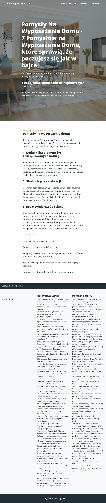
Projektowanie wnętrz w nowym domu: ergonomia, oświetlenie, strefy (52, 459)
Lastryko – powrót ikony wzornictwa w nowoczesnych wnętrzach (87, 395)
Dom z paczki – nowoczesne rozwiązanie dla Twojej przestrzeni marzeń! (86, 460)
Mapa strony (8, 298)
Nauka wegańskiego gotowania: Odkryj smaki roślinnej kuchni (87, 405)
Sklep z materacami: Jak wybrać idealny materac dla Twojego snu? (87, 300)
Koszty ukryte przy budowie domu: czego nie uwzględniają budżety (50, 454)
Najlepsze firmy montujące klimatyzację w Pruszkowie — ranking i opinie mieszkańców (53, 418)
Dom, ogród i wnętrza (18, 3)
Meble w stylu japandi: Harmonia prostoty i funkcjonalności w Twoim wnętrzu (86, 324)
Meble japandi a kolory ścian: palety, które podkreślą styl (86, 330)
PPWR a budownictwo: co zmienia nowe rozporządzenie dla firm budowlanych (52, 300)
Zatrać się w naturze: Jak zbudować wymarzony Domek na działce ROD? (86, 425)
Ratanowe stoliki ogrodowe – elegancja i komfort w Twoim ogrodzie (53, 479)
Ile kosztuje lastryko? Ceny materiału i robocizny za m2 (87, 400)
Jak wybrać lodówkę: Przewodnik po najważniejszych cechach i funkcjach (86, 444)
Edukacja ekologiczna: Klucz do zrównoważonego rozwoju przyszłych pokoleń (52, 465)
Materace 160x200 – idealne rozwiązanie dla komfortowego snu (88, 310)
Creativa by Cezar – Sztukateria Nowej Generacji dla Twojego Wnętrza (87, 429)
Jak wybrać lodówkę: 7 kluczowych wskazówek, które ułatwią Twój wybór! (87, 449)
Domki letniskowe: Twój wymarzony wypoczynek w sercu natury (86, 439)
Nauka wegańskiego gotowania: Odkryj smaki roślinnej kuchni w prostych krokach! (87, 411)
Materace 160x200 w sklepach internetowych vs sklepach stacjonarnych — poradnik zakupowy (86, 316)
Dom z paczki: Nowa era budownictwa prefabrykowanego (87, 454)
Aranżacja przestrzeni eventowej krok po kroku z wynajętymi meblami (52, 405)
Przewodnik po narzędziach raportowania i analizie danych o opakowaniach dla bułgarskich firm (50, 381)
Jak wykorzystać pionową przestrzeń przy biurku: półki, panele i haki (51, 442)
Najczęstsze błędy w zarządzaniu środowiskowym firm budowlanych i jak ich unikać (52, 329)
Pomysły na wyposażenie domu (38, 130)
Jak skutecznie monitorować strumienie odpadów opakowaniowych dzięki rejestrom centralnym (52, 388)
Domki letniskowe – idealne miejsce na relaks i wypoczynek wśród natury (87, 434)
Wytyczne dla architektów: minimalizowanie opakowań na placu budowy (51, 306)
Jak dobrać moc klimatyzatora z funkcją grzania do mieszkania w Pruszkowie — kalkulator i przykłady (52, 373)
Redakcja (84, 4)
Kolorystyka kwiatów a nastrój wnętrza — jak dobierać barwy (88, 365)
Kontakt (95, 4)
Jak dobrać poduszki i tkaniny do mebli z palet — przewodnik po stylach (52, 400)
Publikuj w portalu (68, 4)
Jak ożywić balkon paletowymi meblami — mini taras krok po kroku (52, 395)
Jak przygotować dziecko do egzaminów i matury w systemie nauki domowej (88, 377)
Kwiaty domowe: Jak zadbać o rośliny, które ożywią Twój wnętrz (87, 382)
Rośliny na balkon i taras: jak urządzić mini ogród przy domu (87, 355)
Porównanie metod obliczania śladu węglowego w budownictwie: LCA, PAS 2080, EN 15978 (52, 321)
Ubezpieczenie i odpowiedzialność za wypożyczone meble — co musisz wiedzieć (51, 411)
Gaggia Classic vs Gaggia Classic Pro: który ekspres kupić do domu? (51, 347)
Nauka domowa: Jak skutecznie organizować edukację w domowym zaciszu (86, 371)
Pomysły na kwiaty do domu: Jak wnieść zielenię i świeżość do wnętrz (87, 360)
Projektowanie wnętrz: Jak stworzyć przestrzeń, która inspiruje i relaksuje (87, 335)
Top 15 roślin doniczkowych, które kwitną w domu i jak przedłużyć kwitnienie (85, 388)
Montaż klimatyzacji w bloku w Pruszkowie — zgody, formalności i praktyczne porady (50, 426)
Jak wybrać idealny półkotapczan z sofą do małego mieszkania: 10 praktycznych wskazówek (52, 353)
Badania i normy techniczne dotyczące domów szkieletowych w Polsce (52, 437)
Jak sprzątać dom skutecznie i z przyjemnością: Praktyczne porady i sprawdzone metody (86, 468)
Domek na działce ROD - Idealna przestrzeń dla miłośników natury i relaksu (86, 418)
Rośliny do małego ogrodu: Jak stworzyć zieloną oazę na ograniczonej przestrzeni (88, 348)
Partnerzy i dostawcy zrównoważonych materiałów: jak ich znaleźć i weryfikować (52, 336)
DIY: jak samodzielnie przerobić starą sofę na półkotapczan (52, 360)
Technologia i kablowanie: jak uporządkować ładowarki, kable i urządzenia (50, 448)
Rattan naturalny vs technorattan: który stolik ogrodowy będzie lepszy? (53, 484)
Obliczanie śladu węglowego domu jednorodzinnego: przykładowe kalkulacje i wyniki (50, 314)
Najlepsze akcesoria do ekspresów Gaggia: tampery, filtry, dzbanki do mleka (53, 342)
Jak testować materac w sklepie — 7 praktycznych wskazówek (86, 305)
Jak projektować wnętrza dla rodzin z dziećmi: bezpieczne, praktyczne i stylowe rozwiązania (87, 341)
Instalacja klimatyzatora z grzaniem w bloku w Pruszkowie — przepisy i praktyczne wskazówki (52, 366)
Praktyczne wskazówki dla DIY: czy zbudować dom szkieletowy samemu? (52, 432)
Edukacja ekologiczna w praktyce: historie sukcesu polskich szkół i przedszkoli (50, 473)
